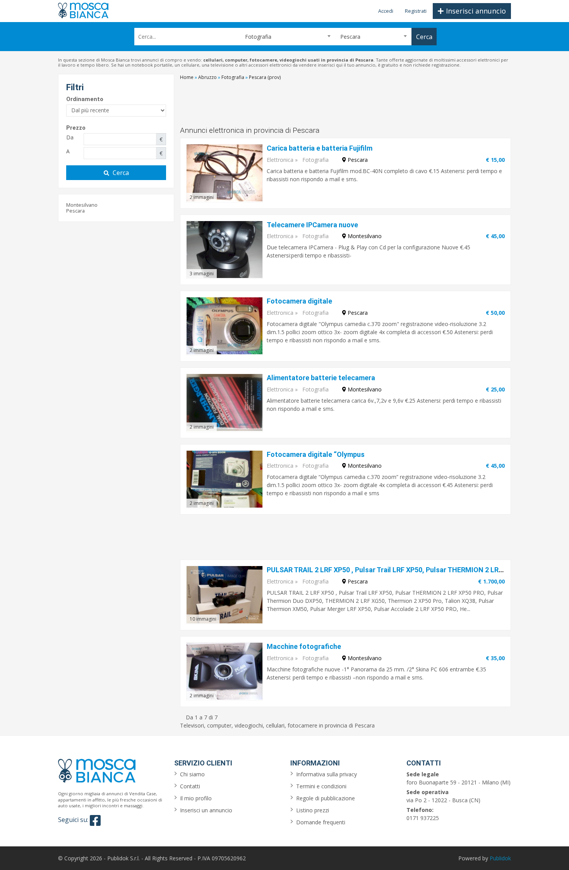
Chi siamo (192, 774)
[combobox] (284, 36)
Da (70, 137)
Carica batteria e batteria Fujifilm (319, 148)
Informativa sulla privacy (326, 774)
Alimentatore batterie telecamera (321, 378)
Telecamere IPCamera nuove (312, 225)
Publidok (500, 858)
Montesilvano (82, 204)
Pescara (75, 210)
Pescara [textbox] (350, 36)
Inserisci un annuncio (206, 810)
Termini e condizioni (321, 786)
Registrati (416, 10)
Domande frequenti (320, 822)
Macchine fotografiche (304, 646)
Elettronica (280, 159)
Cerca (121, 172)
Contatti (190, 786)
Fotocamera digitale (299, 301)
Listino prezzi (312, 810)
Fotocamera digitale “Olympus (316, 454)
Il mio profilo (196, 798)
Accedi (385, 10)
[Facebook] (95, 820)
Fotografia (315, 159)
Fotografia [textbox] (255, 36)
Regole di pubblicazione (325, 798)
